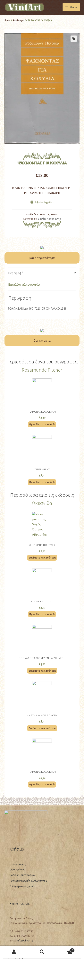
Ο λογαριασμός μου (21, 886)
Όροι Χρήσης (17, 869)
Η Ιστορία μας (18, 864)
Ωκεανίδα (42, 503)
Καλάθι (64, 949)
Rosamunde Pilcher (42, 370)
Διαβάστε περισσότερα (42, 557)
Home (7, 20)
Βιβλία (42, 218)
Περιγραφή (15, 273)
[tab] (42, 273)
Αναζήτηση (42, 952)
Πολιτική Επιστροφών (22, 875)
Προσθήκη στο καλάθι (42, 424)
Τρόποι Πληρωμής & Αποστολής (28, 880)
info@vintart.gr (26, 940)
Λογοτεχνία (54, 218)
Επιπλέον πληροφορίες (24, 284)
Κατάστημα (18, 20)
